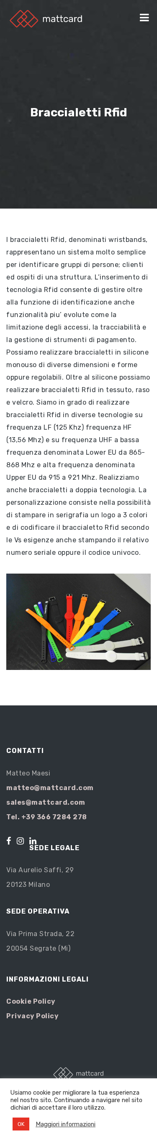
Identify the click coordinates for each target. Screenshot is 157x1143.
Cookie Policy (31, 1001)
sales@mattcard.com (45, 802)
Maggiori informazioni (65, 1124)
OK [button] (21, 1124)
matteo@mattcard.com (50, 788)
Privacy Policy (32, 1016)
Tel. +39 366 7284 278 (46, 817)
